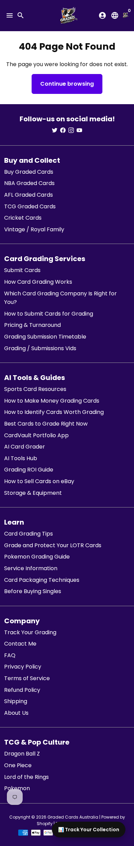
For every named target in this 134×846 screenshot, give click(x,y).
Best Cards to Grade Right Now (46, 424)
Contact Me (20, 644)
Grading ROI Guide (28, 470)
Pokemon (17, 788)
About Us (16, 713)
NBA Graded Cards (29, 183)
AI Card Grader (24, 447)
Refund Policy (22, 690)
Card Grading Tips (28, 534)
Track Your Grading (30, 632)
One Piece (18, 765)
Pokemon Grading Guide (37, 557)
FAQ (9, 655)
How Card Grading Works (38, 282)
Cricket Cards (23, 218)
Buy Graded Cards (28, 172)
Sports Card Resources (35, 389)
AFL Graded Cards (28, 195)
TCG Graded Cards (30, 206)
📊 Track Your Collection (88, 829)
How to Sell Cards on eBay (39, 481)
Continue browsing (67, 84)
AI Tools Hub (20, 458)
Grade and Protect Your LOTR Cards (52, 545)
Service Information (30, 568)
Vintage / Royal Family (34, 229)
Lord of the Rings (26, 777)
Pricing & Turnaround (32, 325)
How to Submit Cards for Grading (48, 314)
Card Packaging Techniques (41, 580)
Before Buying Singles (32, 591)
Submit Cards (22, 270)
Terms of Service (27, 678)
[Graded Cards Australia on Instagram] (71, 130)
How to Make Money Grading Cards (51, 401)
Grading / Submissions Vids (40, 348)
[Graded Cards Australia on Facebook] (63, 130)
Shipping (15, 701)
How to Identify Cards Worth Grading (54, 412)
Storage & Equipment (33, 493)
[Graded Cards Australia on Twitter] (54, 130)
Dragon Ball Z (22, 754)
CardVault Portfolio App (36, 435)
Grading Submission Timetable (45, 337)
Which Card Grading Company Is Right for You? (60, 298)
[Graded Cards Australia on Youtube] (79, 130)
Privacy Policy (22, 667)
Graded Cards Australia (72, 817)
